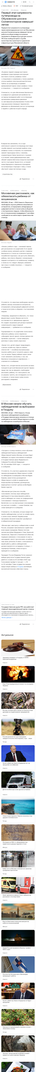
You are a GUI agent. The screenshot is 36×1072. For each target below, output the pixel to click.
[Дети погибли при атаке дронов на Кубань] (18, 784)
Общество (23, 10)
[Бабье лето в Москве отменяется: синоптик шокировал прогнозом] (18, 863)
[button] (18, 56)
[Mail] (6, 2)
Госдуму (20, 566)
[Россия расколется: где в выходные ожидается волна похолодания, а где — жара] (18, 731)
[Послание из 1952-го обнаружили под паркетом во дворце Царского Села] (18, 836)
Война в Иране (7, 6)
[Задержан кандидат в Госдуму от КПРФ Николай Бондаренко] (18, 652)
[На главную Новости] (11, 2)
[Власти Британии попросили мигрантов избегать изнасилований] (18, 916)
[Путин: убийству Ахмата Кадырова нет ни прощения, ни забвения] (18, 757)
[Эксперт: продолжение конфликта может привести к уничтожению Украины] (18, 1047)
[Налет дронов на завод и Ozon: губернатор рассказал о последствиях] (18, 889)
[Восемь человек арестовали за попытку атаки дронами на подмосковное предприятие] (18, 704)
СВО (16, 6)
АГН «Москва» (15, 10)
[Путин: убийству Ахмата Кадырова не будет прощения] (18, 995)
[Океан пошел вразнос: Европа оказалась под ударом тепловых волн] (18, 810)
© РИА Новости (14, 190)
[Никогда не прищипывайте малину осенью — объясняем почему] (18, 1021)
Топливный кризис (27, 6)
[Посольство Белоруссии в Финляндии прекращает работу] (18, 968)
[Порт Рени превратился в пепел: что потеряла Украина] (18, 678)
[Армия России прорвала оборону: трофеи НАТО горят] (18, 942)
